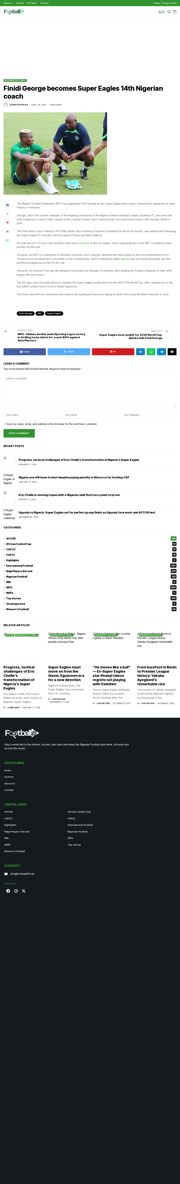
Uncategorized (90, 603)
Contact (9, 790)
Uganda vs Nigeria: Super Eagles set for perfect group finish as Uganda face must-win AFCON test (87, 512)
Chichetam (58, 699)
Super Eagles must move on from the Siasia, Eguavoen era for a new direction (66, 673)
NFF (40, 313)
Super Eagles (54, 313)
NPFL (91, 587)
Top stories (91, 598)
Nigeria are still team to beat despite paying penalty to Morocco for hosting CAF (74, 477)
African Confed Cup (91, 543)
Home (7, 770)
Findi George (25, 313)
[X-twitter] (24, 891)
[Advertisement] (90, 44)
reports (125, 259)
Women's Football (91, 609)
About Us (9, 783)
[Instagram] (16, 891)
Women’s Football (14, 851)
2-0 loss (84, 243)
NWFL (90, 592)
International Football (91, 565)
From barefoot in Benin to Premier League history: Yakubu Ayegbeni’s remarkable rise (156, 675)
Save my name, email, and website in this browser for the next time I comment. (52, 424)
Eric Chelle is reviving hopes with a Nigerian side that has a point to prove (69, 495)
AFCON (91, 538)
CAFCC (91, 549)
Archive (9, 776)
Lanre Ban (13, 707)
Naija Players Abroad (91, 571)
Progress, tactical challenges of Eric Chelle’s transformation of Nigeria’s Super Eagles (79, 460)
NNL (90, 582)
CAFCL (91, 554)
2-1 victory (40, 243)
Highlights (90, 560)
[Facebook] (8, 891)
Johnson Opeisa (18, 105)
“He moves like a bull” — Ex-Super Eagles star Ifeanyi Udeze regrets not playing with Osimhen (112, 675)
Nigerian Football (15, 80)
